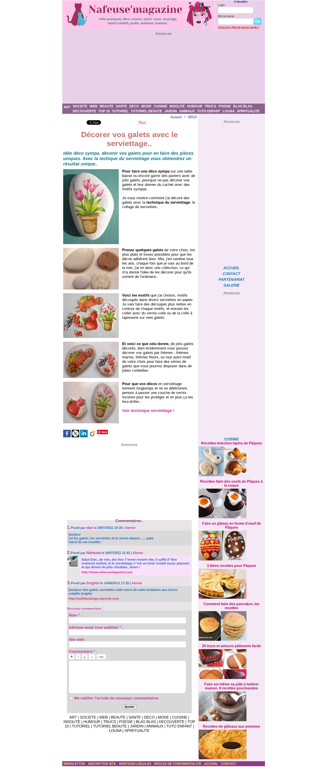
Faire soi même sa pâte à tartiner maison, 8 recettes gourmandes (231, 686)
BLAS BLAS (242, 106)
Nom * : (75, 615)
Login (221, 5)
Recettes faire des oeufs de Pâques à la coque (231, 483)
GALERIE (232, 285)
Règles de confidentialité (178, 763)
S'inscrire (224, 27)
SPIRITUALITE (248, 111)
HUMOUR (194, 106)
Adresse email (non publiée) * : (96, 627)
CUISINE (160, 106)
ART (67, 107)
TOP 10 (104, 111)
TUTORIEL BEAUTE (146, 111)
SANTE (121, 106)
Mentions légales (135, 763)
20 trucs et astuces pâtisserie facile (231, 646)
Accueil (176, 116)
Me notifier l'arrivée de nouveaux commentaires (116, 698)
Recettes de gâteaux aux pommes (231, 726)
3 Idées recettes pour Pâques (231, 566)
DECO (134, 106)
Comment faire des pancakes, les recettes (231, 606)
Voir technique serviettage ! (148, 410)
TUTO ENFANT (208, 111)
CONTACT (231, 274)
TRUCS (210, 106)
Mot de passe (226, 16)
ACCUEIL (231, 268)
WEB (93, 106)
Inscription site (102, 763)
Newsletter (75, 763)
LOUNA (229, 111)
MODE (146, 106)
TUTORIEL (120, 111)
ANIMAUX (187, 111)
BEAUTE (106, 106)
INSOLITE (177, 106)
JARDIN (170, 111)
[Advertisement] (163, 70)
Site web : (77, 639)
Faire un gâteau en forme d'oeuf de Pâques (231, 525)
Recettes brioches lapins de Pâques (231, 443)
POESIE (224, 106)
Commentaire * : (83, 651)
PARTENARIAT (231, 279)
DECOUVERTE (84, 111)
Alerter (130, 528)
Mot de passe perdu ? (245, 27)
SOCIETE (80, 106)
